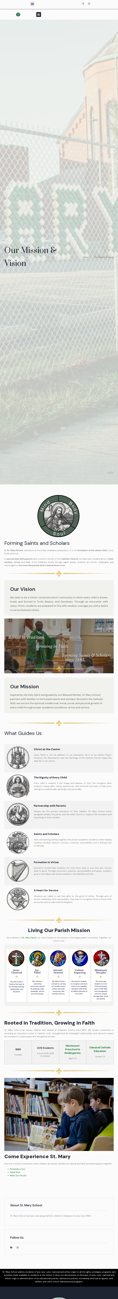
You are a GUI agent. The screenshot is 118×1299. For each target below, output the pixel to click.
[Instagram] (18, 1248)
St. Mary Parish (29, 937)
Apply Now (15, 1172)
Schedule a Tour (17, 1169)
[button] (32, 3)
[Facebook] (11, 1248)
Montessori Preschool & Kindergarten (73, 1049)
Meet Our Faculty (18, 1175)
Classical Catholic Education (100, 1049)
